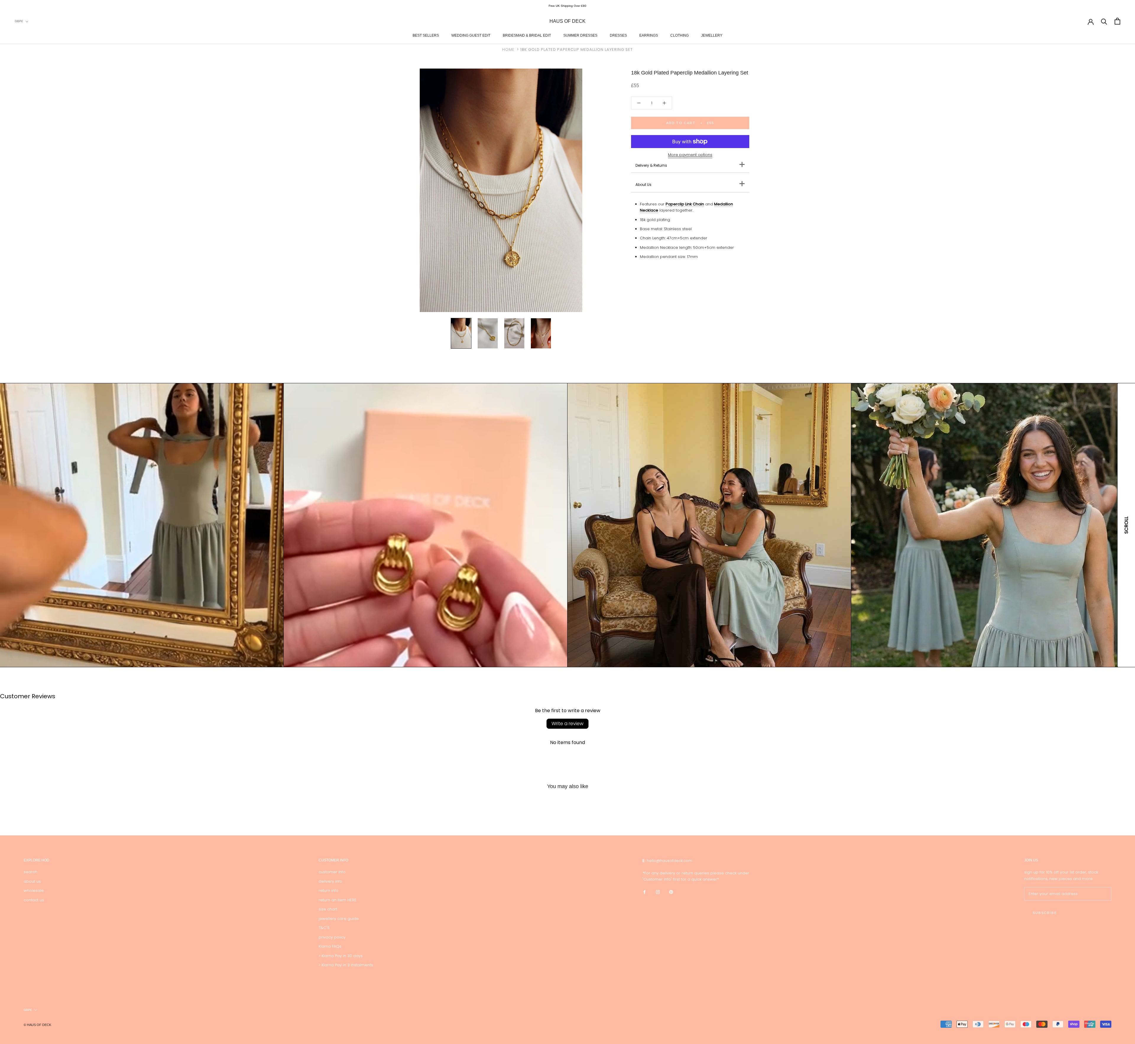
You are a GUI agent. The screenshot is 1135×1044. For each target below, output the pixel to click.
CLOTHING (679, 35)
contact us (34, 900)
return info (328, 890)
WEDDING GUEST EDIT (470, 35)
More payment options (690, 155)
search (30, 872)
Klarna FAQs (330, 946)
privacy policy (332, 937)
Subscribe (1045, 913)
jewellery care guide (339, 918)
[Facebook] (644, 892)
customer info (332, 872)
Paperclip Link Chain (685, 204)
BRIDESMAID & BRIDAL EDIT (527, 35)
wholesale (34, 890)
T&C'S (324, 928)
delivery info (330, 881)
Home (508, 49)
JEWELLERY (711, 35)
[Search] (1104, 21)
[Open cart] (1117, 21)
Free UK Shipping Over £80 (567, 5)
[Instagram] (658, 892)
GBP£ (19, 21)
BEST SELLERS (426, 35)
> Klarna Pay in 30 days (341, 956)
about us (32, 881)
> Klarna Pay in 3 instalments (346, 965)
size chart (328, 909)
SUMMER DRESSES (580, 35)
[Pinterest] (671, 892)
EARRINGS (648, 35)
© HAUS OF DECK (37, 1025)
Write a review (567, 723)
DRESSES (618, 35)
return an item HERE (337, 900)
